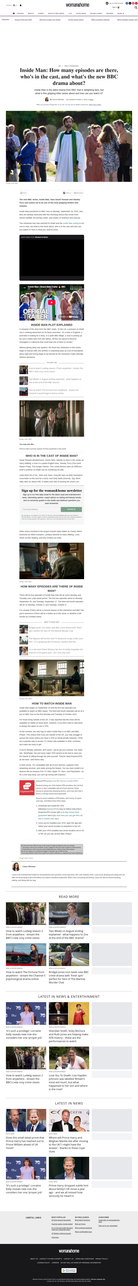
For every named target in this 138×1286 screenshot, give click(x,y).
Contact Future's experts (51, 1259)
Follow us (68, 193)
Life (70, 13)
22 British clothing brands (61, 1233)
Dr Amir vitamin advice (76, 19)
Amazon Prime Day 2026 (23, 19)
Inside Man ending (71, 223)
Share (25, 193)
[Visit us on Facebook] (127, 3)
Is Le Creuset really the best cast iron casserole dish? (62, 1229)
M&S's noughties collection (100, 19)
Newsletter (80, 193)
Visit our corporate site (98, 1279)
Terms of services (47, 515)
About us (34, 1259)
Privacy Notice (26, 517)
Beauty (31, 13)
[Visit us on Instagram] (133, 3)
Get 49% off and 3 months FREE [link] (65, 781)
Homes (41, 13)
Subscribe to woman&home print (109, 1221)
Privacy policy (102, 1259)
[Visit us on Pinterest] (136, 3)
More (120, 13)
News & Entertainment (72, 66)
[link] (26, 788)
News (91, 99)
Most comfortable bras (83, 1232)
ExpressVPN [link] (51, 809)
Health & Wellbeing (56, 13)
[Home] (14, 13)
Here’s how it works (95, 104)
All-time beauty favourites (61, 1220)
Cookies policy (43, 1263)
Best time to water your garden (50, 19)
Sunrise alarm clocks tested (62, 1224)
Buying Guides (96, 13)
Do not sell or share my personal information (81, 1263)
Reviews (109, 13)
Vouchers (55, 1237)
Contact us (68, 1259)
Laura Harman (58, 99)
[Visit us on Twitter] (130, 3)
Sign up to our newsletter (108, 1226)
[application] (51, 258)
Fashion (20, 13)
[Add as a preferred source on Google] (69, 1270)
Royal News (81, 13)
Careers (55, 1263)
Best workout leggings (83, 1228)
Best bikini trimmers (82, 1220)
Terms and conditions (84, 1259)
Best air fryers (80, 1224)
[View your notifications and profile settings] (20, 5)
